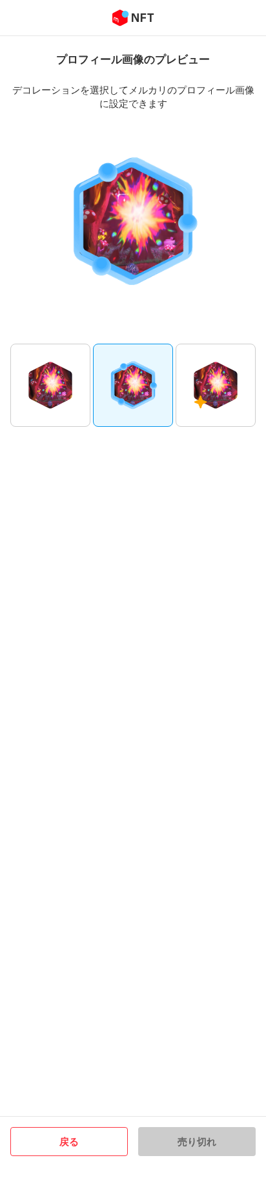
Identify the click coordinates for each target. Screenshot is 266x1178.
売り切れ (197, 1141)
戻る (69, 1141)
